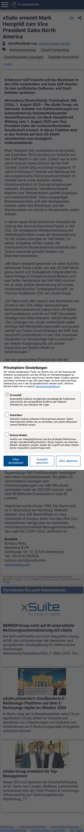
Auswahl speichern (42, 461)
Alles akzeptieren (15, 461)
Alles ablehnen (68, 461)
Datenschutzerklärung (48, 386)
